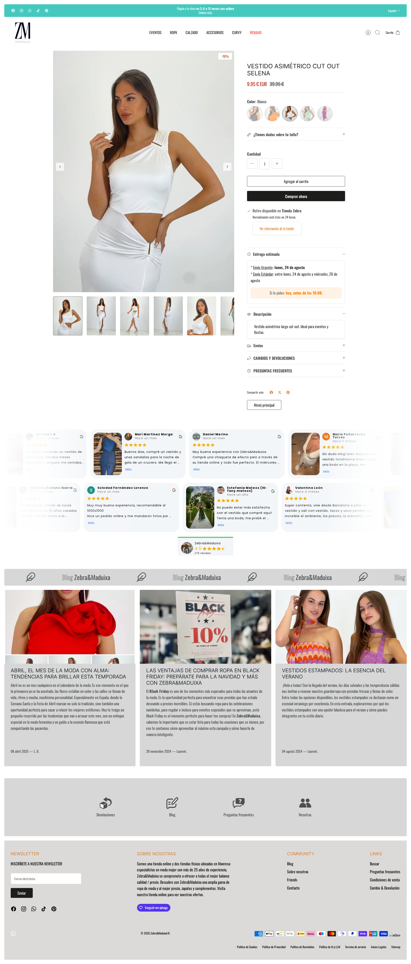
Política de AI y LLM (329, 947)
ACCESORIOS (214, 32)
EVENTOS (155, 32)
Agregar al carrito (296, 181)
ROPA (173, 32)
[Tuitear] (279, 392)
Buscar (374, 863)
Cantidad (254, 154)
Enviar (22, 893)
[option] (143, 171)
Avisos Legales (378, 947)
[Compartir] (271, 392)
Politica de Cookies (247, 947)
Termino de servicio (355, 947)
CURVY (236, 32)
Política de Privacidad (274, 947)
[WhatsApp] (30, 11)
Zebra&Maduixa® (160, 933)
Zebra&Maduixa (73, 577)
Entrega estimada (266, 254)
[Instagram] (21, 11)
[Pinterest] (46, 11)
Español (392, 10)
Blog (290, 863)
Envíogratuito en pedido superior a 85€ (205, 10)
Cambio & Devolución (384, 888)
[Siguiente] (261, 10)
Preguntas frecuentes (385, 871)
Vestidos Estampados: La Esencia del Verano (334, 673)
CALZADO (192, 32)
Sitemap (395, 947)
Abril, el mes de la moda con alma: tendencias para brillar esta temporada (68, 673)
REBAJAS (256, 32)
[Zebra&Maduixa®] (22, 32)
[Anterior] (150, 10)
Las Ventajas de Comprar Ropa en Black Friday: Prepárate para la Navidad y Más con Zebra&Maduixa (203, 676)
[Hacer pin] (288, 392)
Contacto (293, 888)
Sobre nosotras (297, 871)
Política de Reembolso (302, 947)
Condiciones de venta (385, 879)
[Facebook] (13, 11)
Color (257, 101)
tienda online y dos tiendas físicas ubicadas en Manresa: (191, 863)
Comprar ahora (296, 196)
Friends (292, 879)
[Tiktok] (38, 11)
